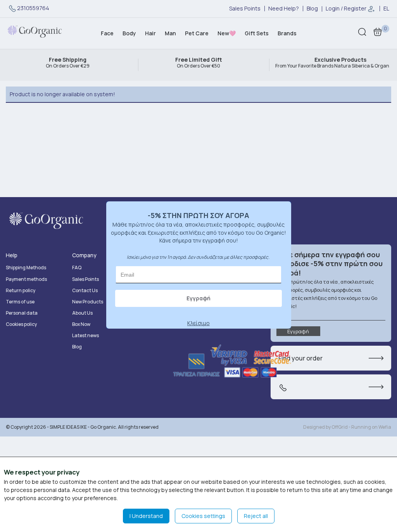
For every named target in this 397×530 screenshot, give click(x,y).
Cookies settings (203, 516)
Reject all (256, 516)
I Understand (146, 516)
